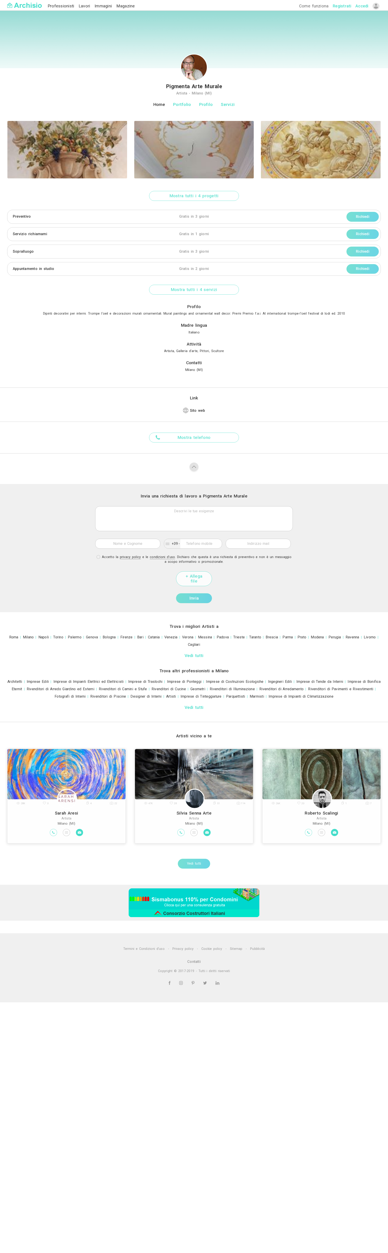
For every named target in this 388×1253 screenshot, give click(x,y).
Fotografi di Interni (70, 696)
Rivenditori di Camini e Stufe (123, 689)
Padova (223, 637)
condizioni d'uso (162, 557)
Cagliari (194, 644)
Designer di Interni (145, 696)
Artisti (171, 696)
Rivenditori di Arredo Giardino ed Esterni (60, 689)
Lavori (85, 6)
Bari (140, 637)
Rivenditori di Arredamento (281, 689)
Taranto (255, 637)
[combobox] (172, 543)
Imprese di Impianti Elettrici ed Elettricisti (88, 681)
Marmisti (257, 696)
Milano (28, 637)
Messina (205, 637)
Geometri (197, 689)
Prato (302, 637)
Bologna (109, 637)
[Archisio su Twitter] (206, 983)
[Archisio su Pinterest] (194, 983)
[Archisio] (24, 2)
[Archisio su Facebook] (170, 983)
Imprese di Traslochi (145, 681)
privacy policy (130, 557)
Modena (317, 637)
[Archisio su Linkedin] (217, 983)
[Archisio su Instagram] (182, 983)
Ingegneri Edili (280, 681)
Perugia (334, 637)
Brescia (272, 637)
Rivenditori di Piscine (108, 696)
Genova (92, 637)
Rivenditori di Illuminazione (232, 689)
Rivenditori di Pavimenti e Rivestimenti (340, 689)
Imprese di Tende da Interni (319, 681)
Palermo (75, 637)
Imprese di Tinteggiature (201, 696)
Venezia (171, 637)
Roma (13, 637)
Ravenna (352, 637)
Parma (287, 637)
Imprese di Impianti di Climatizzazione (301, 696)
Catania (154, 637)
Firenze (126, 637)
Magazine (125, 6)
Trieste (239, 637)
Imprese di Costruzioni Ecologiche (234, 681)
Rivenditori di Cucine (169, 689)
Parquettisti (235, 696)
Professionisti (62, 6)
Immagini (104, 6)
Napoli (43, 637)
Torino (58, 637)
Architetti (14, 681)
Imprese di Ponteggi (184, 681)
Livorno (370, 637)
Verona (187, 637)
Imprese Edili (38, 681)
